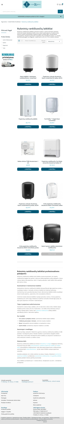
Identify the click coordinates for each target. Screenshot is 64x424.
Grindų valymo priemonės (46, 419)
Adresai (35, 400)
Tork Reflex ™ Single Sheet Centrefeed (52, 119)
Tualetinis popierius (6, 417)
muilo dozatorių (35, 345)
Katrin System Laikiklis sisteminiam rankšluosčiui (52, 247)
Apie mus (3, 395)
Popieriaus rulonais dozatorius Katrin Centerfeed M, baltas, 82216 (52, 77)
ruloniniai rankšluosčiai (42, 310)
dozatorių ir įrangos (46, 343)
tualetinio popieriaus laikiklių (47, 345)
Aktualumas (54, 41)
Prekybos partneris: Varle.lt (42, 421)
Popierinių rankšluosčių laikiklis (28, 119)
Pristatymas (4, 393)
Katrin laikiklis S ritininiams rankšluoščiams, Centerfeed (28, 77)
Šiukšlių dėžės (26, 417)
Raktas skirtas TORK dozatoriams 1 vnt (28, 162)
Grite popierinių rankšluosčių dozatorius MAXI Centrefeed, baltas (52, 204)
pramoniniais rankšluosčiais (42, 356)
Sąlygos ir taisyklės (6, 411)
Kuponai (35, 402)
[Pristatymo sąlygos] (8, 62)
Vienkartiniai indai (17, 417)
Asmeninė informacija (39, 393)
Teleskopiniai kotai (36, 417)
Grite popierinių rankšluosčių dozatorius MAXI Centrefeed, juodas (28, 247)
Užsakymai (36, 395)
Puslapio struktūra (6, 402)
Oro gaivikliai (45, 417)
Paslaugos (3, 398)
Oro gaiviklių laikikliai (55, 356)
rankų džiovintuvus (31, 349)
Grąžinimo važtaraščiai (39, 398)
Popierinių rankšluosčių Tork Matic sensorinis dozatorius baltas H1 (52, 162)
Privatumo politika (6, 409)
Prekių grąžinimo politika (7, 414)
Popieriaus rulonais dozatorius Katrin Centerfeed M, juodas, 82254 (28, 204)
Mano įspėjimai (37, 405)
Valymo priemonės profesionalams (29, 419)
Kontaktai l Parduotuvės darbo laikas (10, 400)
